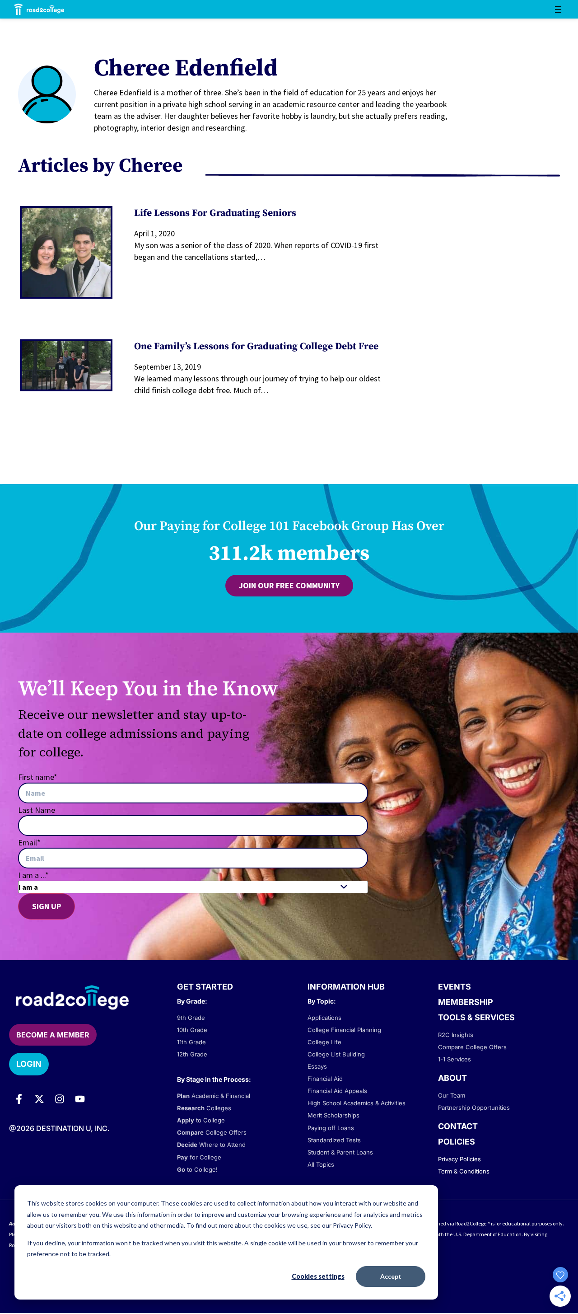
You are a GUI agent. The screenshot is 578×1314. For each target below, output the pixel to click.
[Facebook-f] (19, 1099)
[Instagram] (60, 1099)
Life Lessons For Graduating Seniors (215, 213)
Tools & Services (476, 1017)
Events (454, 986)
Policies (456, 1141)
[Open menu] (558, 9)
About (452, 1078)
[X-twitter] (39, 1099)
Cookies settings (318, 1276)
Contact (458, 1126)
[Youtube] (80, 1099)
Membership (465, 1002)
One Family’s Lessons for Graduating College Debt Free (256, 346)
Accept (390, 1276)
